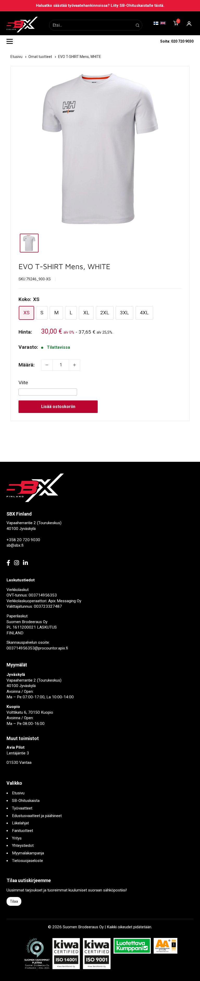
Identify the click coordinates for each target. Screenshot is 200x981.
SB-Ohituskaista (26, 800)
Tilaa (14, 901)
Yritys (17, 838)
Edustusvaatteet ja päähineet (37, 815)
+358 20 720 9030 (23, 539)
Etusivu (16, 57)
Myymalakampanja (28, 853)
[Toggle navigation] (10, 41)
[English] (162, 23)
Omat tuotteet (40, 57)
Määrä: (26, 365)
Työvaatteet (22, 808)
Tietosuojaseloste (27, 860)
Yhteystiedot (23, 845)
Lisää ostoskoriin (58, 406)
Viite (23, 383)
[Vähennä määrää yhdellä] (46, 364)
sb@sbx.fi (15, 545)
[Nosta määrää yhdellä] (74, 364)
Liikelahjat (20, 823)
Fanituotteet (22, 830)
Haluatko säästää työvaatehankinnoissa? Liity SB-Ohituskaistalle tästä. (100, 5)
